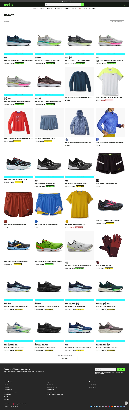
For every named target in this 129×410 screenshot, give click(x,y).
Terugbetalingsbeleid (52, 387)
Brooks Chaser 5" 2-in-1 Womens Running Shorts (46, 224)
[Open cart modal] (124, 5)
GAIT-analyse (7, 394)
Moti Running (15, 406)
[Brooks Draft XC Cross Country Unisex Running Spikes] (79, 245)
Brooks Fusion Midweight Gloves (103, 265)
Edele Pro (6, 397)
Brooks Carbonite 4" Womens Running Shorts (106, 183)
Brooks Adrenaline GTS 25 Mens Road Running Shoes (47, 60)
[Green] (73, 303)
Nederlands (7, 404)
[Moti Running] (8, 4)
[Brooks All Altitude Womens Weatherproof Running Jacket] (110, 122)
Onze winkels (7, 384)
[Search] (82, 4)
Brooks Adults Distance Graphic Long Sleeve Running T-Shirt (18, 138)
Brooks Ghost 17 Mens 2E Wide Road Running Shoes (16, 306)
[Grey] (36, 57)
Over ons (6, 399)
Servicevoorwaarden (52, 392)
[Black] (36, 180)
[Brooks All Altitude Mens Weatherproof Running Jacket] (79, 122)
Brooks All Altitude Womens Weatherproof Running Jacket (109, 142)
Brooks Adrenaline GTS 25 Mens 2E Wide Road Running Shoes (18, 60)
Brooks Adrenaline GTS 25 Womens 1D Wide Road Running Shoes (109, 61)
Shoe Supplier (92, 387)
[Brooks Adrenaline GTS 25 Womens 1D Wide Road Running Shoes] (110, 40)
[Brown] (9, 98)
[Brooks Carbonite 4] (110, 163)
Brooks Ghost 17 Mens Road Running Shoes (75, 306)
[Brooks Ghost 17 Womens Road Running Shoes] (110, 327)
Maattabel (6, 387)
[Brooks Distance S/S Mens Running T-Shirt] (79, 204)
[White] (66, 262)
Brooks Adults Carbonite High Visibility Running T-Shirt (109, 97)
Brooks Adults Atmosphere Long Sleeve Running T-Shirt (78, 97)
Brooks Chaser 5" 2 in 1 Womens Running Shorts (15, 224)
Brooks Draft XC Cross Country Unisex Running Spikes (78, 265)
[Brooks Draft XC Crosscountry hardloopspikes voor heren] (49, 245)
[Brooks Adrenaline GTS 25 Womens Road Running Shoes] (18, 81)
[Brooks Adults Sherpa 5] (49, 122)
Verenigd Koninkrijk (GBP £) (20, 404)
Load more (64, 358)
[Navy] (9, 303)
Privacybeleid (50, 384)
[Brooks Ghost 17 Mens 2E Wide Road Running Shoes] (18, 286)
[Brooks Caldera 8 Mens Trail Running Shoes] (49, 163)
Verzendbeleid (50, 389)
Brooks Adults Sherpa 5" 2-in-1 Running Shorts (46, 138)
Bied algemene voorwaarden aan (55, 394)
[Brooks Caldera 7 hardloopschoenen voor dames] (18, 163)
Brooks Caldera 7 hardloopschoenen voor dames (15, 179)
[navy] (5, 57)
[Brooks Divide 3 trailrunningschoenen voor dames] (110, 204)
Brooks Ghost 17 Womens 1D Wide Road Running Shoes (78, 347)
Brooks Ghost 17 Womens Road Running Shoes (107, 347)
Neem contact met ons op (10, 392)
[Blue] (66, 139)
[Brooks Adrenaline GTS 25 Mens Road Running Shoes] (49, 40)
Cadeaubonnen (8, 389)
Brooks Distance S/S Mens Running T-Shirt (75, 224)
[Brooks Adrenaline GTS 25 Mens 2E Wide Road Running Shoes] (18, 40)
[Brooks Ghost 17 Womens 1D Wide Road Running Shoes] (79, 327)
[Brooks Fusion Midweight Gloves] (110, 245)
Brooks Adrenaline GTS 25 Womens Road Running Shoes (17, 101)
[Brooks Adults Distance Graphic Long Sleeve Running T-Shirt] (18, 122)
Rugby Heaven (92, 384)
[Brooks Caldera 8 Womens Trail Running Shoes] (79, 163)
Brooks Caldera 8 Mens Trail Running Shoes (45, 183)
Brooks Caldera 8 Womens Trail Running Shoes (76, 183)
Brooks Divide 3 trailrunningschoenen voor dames (107, 220)
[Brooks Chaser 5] (18, 204)
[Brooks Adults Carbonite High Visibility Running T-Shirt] (110, 81)
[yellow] (66, 221)
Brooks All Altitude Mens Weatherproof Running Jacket (78, 142)
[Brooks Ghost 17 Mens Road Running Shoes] (79, 286)
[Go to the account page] (120, 5)
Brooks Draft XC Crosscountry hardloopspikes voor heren (48, 261)
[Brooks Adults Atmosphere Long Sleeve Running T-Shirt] (79, 81)
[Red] (5, 221)
